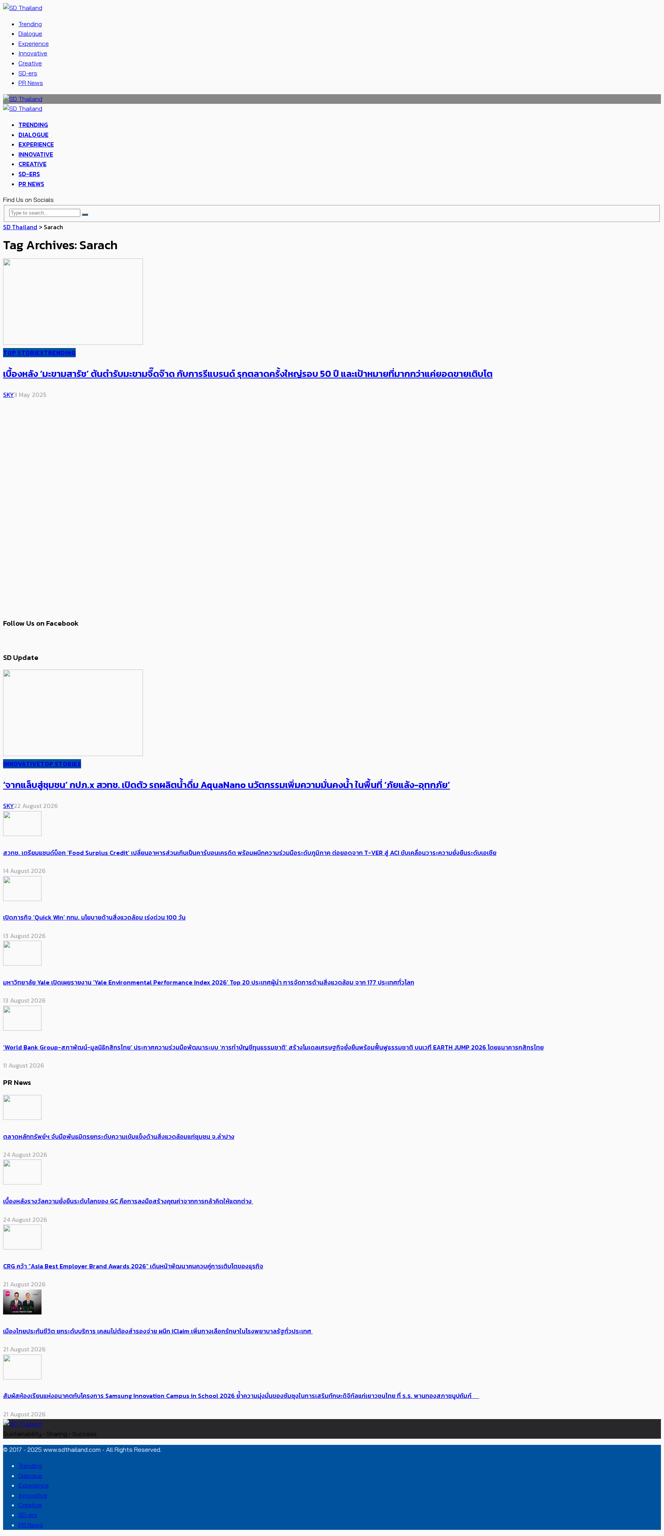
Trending (30, 24)
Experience (33, 43)
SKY (8, 394)
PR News (30, 83)
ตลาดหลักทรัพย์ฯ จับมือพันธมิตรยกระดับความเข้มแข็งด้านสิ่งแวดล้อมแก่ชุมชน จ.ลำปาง (118, 1136)
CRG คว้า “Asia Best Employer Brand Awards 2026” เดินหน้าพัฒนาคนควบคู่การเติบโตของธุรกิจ (133, 1266)
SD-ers (27, 73)
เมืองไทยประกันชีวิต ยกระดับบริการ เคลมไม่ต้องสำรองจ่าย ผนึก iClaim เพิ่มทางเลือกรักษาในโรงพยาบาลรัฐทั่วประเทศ (158, 1331)
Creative (30, 63)
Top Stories (23, 352)
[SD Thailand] (22, 8)
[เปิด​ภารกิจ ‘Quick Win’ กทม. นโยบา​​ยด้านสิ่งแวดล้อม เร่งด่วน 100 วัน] (22, 899)
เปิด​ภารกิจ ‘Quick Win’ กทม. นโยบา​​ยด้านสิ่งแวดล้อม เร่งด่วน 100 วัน (94, 917)
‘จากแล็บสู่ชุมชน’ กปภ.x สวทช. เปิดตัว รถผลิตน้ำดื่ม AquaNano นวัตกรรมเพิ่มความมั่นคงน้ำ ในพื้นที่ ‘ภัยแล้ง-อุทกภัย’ (226, 784)
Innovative (32, 53)
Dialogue (30, 33)
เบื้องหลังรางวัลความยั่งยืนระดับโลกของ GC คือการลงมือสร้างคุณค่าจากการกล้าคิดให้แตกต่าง (128, 1201)
